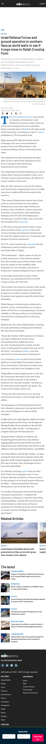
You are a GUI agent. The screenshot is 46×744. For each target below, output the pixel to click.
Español (42, 3)
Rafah (25, 129)
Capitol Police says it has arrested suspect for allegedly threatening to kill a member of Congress (27, 639)
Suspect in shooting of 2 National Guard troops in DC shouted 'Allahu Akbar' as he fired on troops (27, 576)
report (41, 132)
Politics (4, 34)
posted (17, 359)
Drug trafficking (17, 621)
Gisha (25, 351)
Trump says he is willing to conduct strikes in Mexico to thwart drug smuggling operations (27, 625)
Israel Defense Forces (22, 117)
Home (2, 30)
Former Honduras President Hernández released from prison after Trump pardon (28, 600)
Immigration (15, 584)
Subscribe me (38, 737)
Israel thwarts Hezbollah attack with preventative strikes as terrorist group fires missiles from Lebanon (18, 551)
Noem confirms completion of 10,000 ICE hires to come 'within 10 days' (27, 587)
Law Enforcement (17, 571)
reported (23, 221)
